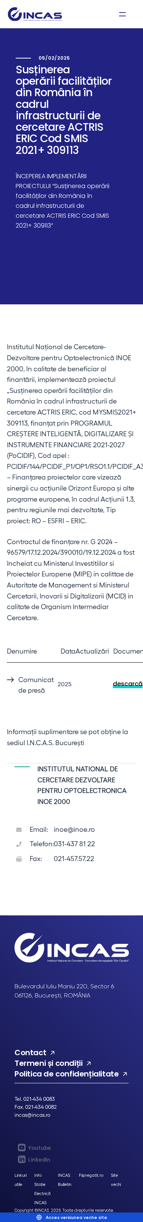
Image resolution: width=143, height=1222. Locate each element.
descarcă (128, 683)
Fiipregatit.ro (91, 1175)
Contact (30, 1052)
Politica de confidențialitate (66, 1073)
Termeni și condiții (48, 1063)
